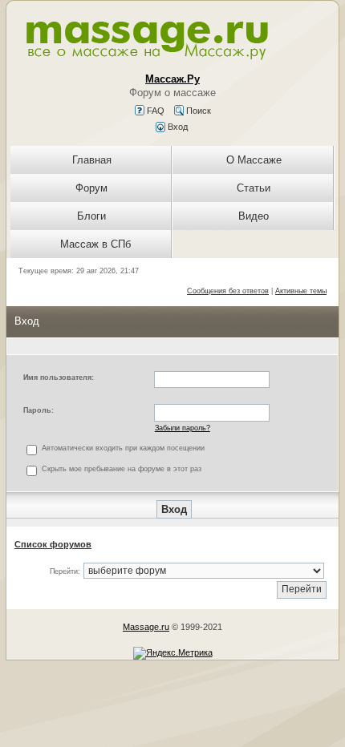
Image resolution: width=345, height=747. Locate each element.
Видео (253, 216)
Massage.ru (146, 627)
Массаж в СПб (95, 244)
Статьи (253, 188)
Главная (92, 160)
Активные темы (301, 291)
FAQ (154, 110)
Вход (176, 126)
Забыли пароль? (182, 428)
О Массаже (254, 160)
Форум (91, 188)
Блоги (91, 216)
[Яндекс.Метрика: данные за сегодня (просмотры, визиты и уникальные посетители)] (173, 653)
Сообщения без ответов (228, 291)
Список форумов (52, 544)
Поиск (197, 110)
